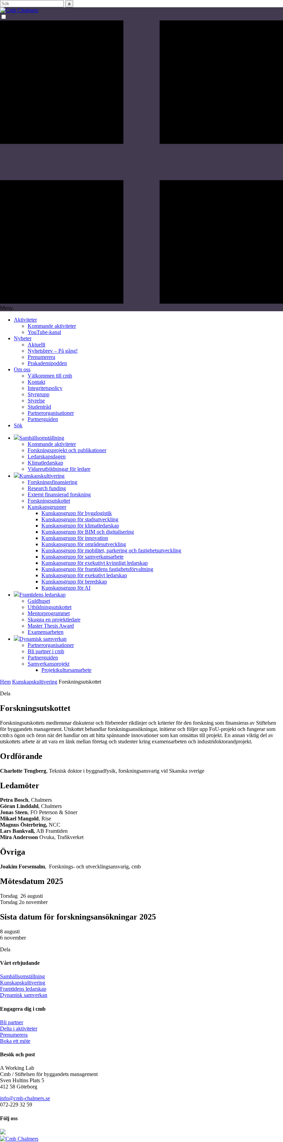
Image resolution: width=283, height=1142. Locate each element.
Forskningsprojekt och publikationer (67, 450)
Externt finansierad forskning (59, 494)
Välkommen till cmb (50, 376)
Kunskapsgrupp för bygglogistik (76, 513)
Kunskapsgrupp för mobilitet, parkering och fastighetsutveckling (111, 550)
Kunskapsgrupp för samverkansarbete (82, 557)
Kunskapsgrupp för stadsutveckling (79, 519)
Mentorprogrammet (49, 613)
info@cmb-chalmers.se (25, 1098)
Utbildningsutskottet (49, 607)
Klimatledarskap (45, 463)
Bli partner (11, 1022)
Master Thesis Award (51, 626)
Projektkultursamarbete (66, 670)
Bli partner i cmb (46, 651)
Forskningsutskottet (49, 501)
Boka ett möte (15, 1041)
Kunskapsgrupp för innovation (74, 538)
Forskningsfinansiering (52, 482)
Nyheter (22, 338)
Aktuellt (36, 345)
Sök (18, 425)
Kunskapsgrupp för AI (65, 588)
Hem (5, 682)
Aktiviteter (25, 320)
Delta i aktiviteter (18, 1028)
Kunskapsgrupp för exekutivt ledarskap (84, 575)
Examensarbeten (46, 632)
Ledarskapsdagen (47, 456)
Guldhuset (39, 601)
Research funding (47, 488)
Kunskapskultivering (34, 682)
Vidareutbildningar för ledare (59, 469)
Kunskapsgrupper (47, 507)
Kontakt (36, 382)
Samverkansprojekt (48, 664)
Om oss (22, 369)
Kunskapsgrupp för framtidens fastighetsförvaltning (97, 569)
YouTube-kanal (44, 332)
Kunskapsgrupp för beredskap (74, 581)
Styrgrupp (38, 394)
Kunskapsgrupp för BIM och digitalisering (87, 532)
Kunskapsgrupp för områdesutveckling (83, 544)
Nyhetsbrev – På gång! (53, 351)
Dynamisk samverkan (23, 995)
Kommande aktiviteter (52, 326)
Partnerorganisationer (51, 413)
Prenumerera (41, 357)
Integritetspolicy (45, 388)
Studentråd (39, 407)
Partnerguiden (43, 419)
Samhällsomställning (22, 976)
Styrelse (36, 400)
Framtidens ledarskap (23, 989)
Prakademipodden (47, 363)
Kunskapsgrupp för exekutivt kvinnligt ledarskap (94, 563)
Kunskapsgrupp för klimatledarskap (80, 526)
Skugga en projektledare (54, 619)
